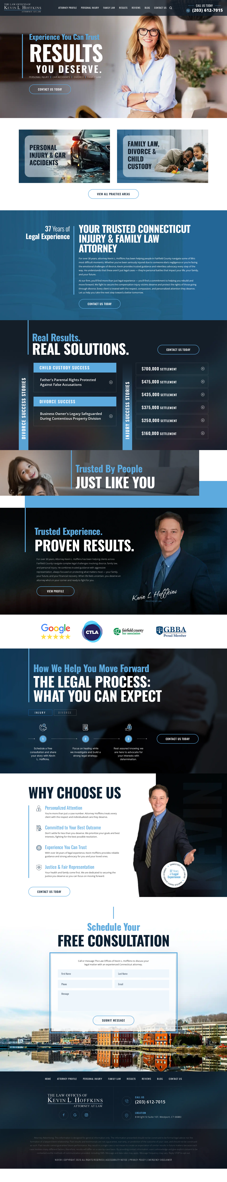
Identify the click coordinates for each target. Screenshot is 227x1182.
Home (48, 1079)
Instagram (86, 1115)
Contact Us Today (50, 89)
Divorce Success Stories (23, 408)
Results (123, 7)
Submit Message (113, 1020)
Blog (147, 7)
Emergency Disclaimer (160, 1159)
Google (75, 1115)
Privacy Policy (138, 1159)
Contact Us (160, 7)
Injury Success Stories (127, 410)
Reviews (136, 7)
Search (170, 8)
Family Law (109, 7)
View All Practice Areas (113, 194)
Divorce (79, 77)
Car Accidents (61, 77)
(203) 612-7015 (207, 10)
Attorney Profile (67, 7)
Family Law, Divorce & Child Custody (162, 156)
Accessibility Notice (117, 1159)
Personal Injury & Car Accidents (64, 156)
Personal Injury (90, 7)
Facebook (63, 1115)
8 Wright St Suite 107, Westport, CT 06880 (158, 1116)
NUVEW (58, 1159)
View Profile (55, 591)
